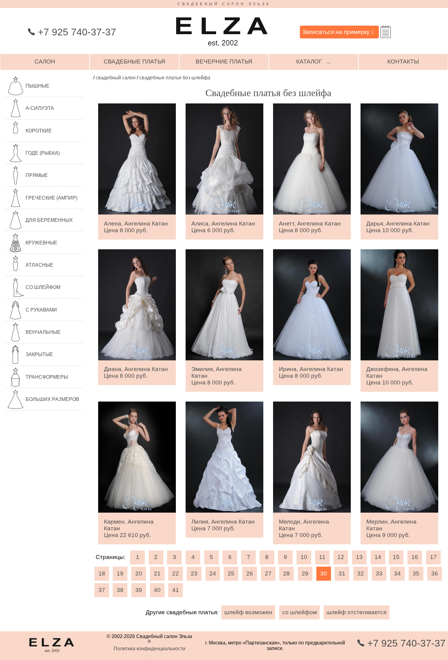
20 (138, 573)
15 (396, 557)
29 (305, 573)
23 (194, 573)
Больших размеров (52, 399)
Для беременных (49, 220)
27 (268, 573)
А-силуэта (40, 108)
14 (378, 557)
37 (101, 590)
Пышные (37, 85)
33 (379, 573)
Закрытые (39, 354)
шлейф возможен (248, 612)
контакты (403, 61)
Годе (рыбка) (43, 153)
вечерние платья (224, 61)
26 (249, 573)
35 (416, 573)
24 (212, 573)
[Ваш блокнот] (386, 32)
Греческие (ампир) (51, 197)
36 (434, 573)
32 (360, 573)
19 (120, 573)
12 (340, 557)
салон (44, 61)
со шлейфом (299, 612)
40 (157, 590)
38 (120, 590)
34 (397, 573)
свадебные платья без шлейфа (174, 77)
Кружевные (41, 242)
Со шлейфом (43, 287)
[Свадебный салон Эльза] (222, 48)
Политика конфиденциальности (149, 648)
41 (175, 590)
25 (231, 573)
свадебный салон (116, 77)
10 (303, 557)
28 (286, 573)
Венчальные (43, 332)
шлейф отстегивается (356, 612)
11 (322, 557)
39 (138, 590)
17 (433, 557)
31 (342, 573)
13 (359, 557)
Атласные (39, 265)
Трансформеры (47, 377)
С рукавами (41, 309)
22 (175, 573)
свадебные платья (134, 61)
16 (414, 557)
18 (101, 573)
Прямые (37, 175)
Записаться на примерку (339, 32)
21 (157, 573)
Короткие (39, 130)
